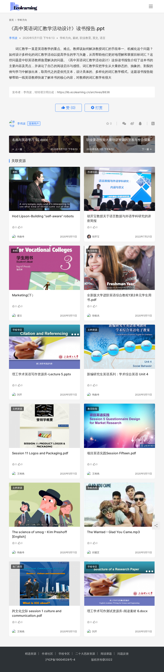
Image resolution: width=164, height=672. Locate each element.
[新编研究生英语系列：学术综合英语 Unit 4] (119, 347)
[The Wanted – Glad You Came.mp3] (119, 505)
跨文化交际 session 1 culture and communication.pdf (36, 613)
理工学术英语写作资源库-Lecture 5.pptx (41, 374)
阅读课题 (106, 653)
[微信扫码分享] (124, 123)
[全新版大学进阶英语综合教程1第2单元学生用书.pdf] (119, 268)
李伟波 (13, 38)
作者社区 (92, 171)
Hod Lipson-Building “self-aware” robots (43, 216)
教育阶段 (92, 250)
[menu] (151, 6)
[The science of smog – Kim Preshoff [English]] (44, 505)
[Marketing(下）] (44, 268)
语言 (102, 38)
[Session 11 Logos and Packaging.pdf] (44, 426)
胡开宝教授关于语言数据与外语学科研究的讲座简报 (119, 218)
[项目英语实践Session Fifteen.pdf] (119, 426)
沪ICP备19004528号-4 (60, 659)
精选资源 (30, 653)
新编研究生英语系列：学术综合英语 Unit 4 (117, 374)
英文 (95, 38)
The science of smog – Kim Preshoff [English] (39, 534)
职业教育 (85, 38)
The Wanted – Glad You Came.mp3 (113, 532)
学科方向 (65, 38)
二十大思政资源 (85, 653)
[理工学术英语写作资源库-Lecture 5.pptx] (44, 347)
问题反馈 (123, 653)
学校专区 (17, 329)
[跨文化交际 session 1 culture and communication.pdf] (44, 583)
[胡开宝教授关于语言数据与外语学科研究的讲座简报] (119, 189)
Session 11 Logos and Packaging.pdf (40, 453)
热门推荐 (17, 566)
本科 (15, 171)
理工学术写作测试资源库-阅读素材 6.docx (117, 611)
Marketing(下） (23, 295)
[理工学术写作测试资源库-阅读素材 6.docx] (119, 583)
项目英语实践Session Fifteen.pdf (111, 453)
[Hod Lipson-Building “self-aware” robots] (44, 189)
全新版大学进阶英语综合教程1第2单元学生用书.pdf (119, 297)
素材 (75, 38)
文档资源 (92, 329)
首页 (11, 19)
